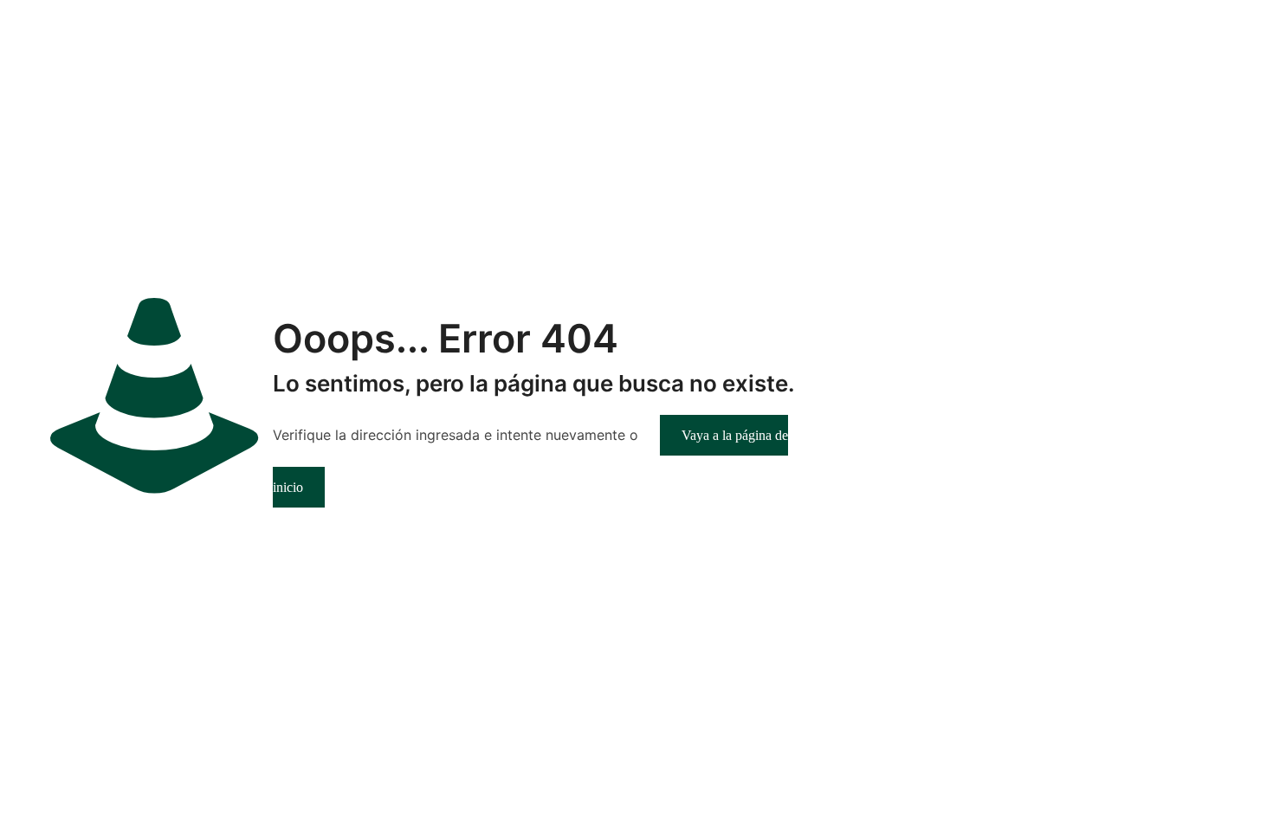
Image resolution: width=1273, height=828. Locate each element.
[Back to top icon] (1190, 792)
